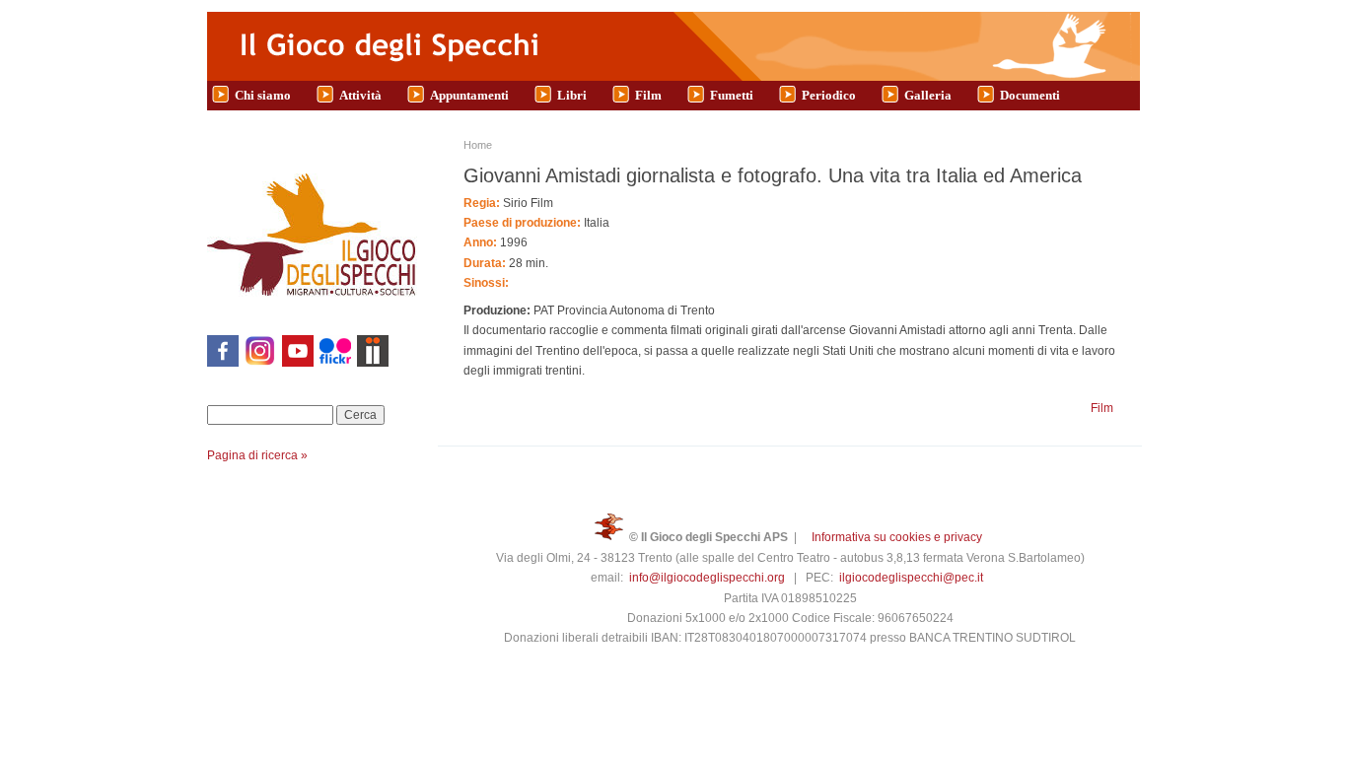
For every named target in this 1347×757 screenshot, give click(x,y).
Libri (572, 95)
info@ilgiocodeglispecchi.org (707, 578)
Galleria (928, 95)
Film (648, 95)
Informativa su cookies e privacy (897, 537)
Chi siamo (263, 95)
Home (477, 145)
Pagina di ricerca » (257, 455)
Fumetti (731, 95)
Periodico (829, 95)
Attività (360, 95)
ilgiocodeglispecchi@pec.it (911, 578)
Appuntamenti (469, 95)
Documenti (1030, 95)
